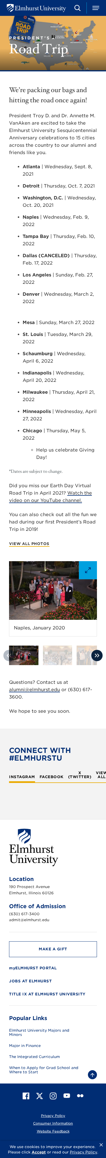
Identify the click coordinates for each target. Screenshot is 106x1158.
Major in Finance (25, 1046)
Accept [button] (39, 1152)
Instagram (22, 777)
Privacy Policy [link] (83, 1152)
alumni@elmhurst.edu (34, 689)
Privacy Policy (53, 1116)
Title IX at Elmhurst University (47, 994)
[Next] (97, 655)
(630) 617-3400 (24, 914)
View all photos (29, 544)
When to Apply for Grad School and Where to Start (43, 1070)
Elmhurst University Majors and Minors (39, 1033)
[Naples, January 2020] (53, 590)
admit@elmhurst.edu (29, 920)
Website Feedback (53, 1131)
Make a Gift (53, 949)
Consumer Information (53, 1123)
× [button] (101, 1145)
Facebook (52, 777)
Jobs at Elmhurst (30, 981)
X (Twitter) (80, 775)
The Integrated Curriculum (34, 1057)
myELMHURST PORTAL (33, 968)
